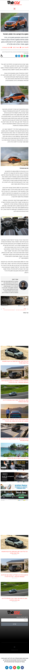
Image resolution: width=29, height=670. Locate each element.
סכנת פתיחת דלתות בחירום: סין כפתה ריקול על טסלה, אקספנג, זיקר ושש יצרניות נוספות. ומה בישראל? (15, 420)
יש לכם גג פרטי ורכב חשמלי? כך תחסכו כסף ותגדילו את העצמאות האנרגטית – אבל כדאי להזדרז (14, 381)
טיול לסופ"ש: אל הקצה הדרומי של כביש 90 (18, 458)
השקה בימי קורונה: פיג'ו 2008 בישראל (15, 34)
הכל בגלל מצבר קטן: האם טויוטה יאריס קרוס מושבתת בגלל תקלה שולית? (14, 552)
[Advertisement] (14, 330)
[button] (14, 8)
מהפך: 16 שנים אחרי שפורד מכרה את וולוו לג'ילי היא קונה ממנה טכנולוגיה (14, 599)
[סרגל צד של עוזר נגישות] (1, 55)
